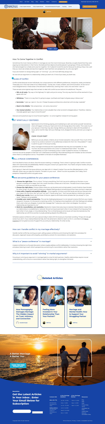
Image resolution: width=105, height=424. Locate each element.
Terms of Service (67, 420)
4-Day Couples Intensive (25, 6)
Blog (32, 1)
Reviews (42, 1)
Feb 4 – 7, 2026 (64, 403)
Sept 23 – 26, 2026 (65, 410)
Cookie (78, 420)
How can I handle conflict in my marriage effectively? (36, 229)
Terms (83, 406)
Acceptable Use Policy (86, 420)
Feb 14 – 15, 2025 (75, 400)
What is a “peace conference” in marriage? (32, 241)
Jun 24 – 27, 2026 (65, 405)
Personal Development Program (52, 6)
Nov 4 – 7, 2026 (64, 412)
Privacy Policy (85, 405)
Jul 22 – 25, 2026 (64, 408)
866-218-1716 (95, 1)
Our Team (27, 1)
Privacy (74, 420)
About (21, 1)
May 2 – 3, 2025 (75, 403)
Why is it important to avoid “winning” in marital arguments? (40, 253)
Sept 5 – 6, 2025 (75, 405)
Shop (37, 1)
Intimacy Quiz (18, 365)
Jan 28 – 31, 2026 (64, 400)
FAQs (83, 401)
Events (70, 6)
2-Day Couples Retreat (38, 6)
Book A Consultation (90, 6)
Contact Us (54, 1)
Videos (47, 1)
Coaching (64, 6)
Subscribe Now (37, 412)
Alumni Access (63, 1)
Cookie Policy (85, 411)
